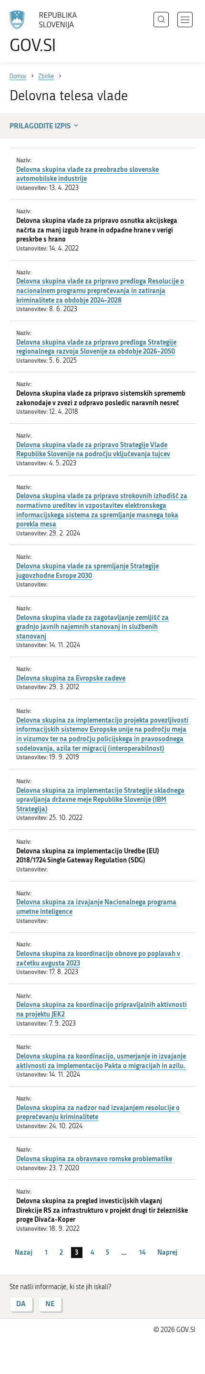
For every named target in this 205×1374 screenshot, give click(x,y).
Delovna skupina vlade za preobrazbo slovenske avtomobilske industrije (87, 174)
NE (50, 1304)
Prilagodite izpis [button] (40, 125)
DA (21, 1304)
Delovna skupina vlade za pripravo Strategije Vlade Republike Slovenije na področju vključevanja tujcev (93, 449)
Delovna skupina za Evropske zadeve (70, 678)
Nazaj (23, 1252)
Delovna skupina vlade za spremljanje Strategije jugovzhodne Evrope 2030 (87, 570)
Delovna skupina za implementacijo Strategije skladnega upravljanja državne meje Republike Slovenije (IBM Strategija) (100, 799)
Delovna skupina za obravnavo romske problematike (94, 1159)
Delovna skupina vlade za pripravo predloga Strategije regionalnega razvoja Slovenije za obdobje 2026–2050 (96, 347)
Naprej (167, 1252)
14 (142, 1252)
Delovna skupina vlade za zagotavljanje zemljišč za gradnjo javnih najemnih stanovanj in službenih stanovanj (92, 626)
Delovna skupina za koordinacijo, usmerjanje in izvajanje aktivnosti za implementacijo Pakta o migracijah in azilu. (101, 1060)
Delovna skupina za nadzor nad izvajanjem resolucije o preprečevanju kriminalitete (98, 1112)
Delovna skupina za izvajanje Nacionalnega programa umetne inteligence (96, 906)
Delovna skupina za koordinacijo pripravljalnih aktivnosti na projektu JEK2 (101, 1009)
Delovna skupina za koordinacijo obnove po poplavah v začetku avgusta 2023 (98, 958)
